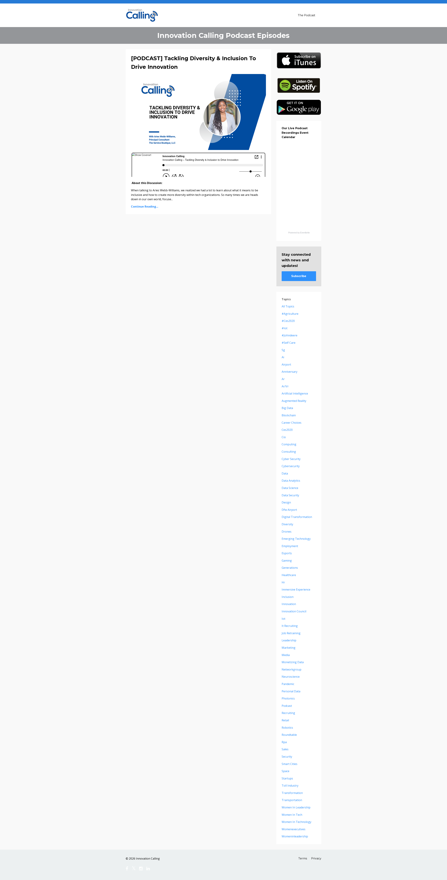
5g (283, 350)
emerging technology (296, 539)
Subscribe (298, 276)
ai (283, 357)
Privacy (316, 858)
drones (286, 531)
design (286, 502)
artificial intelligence (295, 393)
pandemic (288, 684)
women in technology (296, 822)
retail (285, 720)
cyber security (291, 459)
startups (287, 778)
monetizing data (293, 662)
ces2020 (287, 430)
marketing (288, 648)
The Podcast (306, 15)
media (286, 655)
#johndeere (289, 335)
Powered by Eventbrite (299, 232)
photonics (288, 698)
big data (287, 408)
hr (283, 582)
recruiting (288, 713)
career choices (291, 423)
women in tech (292, 815)
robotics (287, 728)
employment (290, 546)
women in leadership (296, 807)
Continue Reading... (144, 206)
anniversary (289, 372)
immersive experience (296, 589)
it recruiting (290, 626)
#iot (284, 328)
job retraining (291, 633)
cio (284, 437)
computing (289, 444)
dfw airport (289, 510)
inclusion (288, 597)
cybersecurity (291, 466)
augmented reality (294, 401)
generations (290, 568)
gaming (287, 560)
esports (287, 553)
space (285, 771)
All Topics (288, 306)
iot (283, 619)
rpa (284, 742)
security (287, 757)
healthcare (289, 575)
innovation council (294, 611)
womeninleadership (295, 836)
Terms (302, 858)
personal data (291, 691)
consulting (289, 452)
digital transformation (297, 517)
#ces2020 (288, 321)
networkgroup (291, 669)
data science (290, 488)
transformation (292, 793)
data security (290, 495)
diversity (287, 524)
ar (283, 379)
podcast (287, 706)
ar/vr (285, 386)
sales (285, 749)
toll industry (290, 785)
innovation (289, 604)
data (285, 473)
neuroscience (291, 677)
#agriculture (290, 314)
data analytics (291, 481)
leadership (289, 640)
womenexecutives (293, 829)
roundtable (289, 735)
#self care (288, 343)
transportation (292, 800)
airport (286, 364)
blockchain (289, 415)
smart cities (289, 764)
